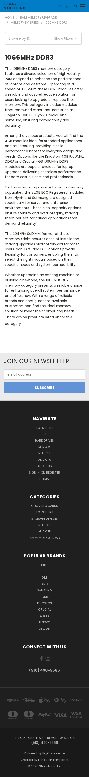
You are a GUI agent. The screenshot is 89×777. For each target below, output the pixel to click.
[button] (43, 38)
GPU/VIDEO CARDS (44, 506)
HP (44, 571)
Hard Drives (44, 440)
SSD (44, 434)
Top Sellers (44, 428)
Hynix (45, 597)
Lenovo (44, 622)
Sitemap (44, 479)
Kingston (44, 603)
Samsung (44, 590)
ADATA (44, 616)
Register (53, 472)
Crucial (44, 609)
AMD (44, 584)
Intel (44, 565)
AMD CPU (44, 460)
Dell (44, 578)
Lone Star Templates (53, 760)
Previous (7, 772)
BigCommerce (53, 753)
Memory (44, 447)
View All (44, 629)
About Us (44, 466)
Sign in (34, 472)
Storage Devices (44, 519)
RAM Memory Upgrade (44, 538)
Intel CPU (44, 453)
